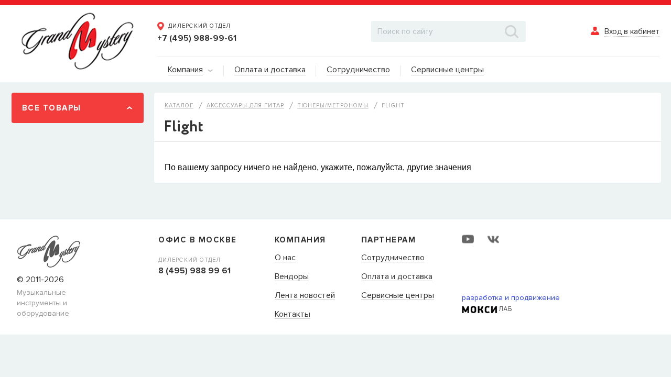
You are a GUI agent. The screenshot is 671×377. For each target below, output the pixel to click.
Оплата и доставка (396, 277)
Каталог (179, 105)
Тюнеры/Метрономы (333, 105)
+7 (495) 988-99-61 (196, 38)
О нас (285, 258)
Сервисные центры (397, 296)
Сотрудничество (393, 258)
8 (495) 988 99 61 (194, 270)
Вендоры (292, 277)
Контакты (292, 315)
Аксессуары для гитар (245, 105)
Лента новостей (305, 296)
